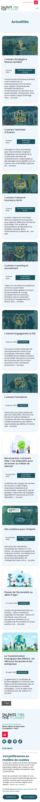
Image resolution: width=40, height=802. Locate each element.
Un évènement (28, 2)
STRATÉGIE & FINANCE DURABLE (25, 71)
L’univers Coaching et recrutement (16, 267)
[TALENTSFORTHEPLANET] (9, 8)
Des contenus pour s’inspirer (19, 529)
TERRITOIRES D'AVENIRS (26, 142)
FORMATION (23, 405)
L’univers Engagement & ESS (19, 333)
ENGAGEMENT (23, 342)
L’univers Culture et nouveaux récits (15, 199)
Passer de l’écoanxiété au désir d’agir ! (18, 593)
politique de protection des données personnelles (20, 790)
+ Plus (6, 703)
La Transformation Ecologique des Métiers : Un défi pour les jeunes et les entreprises (19, 660)
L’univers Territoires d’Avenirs (15, 131)
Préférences (11, 797)
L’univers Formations (15, 397)
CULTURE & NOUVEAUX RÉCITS (25, 209)
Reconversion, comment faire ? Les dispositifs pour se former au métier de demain (18, 462)
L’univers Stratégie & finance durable (15, 61)
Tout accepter (29, 797)
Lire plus (14, 97)
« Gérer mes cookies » (17, 784)
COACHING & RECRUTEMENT (25, 277)
